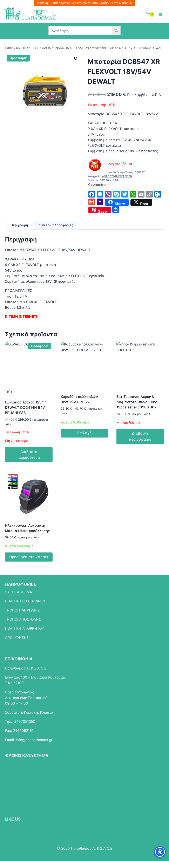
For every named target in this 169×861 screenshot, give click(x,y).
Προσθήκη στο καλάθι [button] (28, 557)
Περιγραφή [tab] (19, 225)
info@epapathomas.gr (34, 740)
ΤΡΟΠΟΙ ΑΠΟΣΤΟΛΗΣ (23, 619)
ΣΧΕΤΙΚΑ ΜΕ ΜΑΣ (19, 592)
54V (108, 180)
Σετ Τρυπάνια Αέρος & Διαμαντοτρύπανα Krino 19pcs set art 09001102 (136, 402)
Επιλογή (84, 433)
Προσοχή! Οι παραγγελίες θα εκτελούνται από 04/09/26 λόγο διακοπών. (84, 3)
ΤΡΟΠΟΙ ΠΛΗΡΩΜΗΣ (22, 610)
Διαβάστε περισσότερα (29, 454)
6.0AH (116, 180)
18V (102, 180)
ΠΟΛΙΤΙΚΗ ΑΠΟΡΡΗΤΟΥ (24, 628)
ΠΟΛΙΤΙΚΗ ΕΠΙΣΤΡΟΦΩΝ (25, 601)
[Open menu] (160, 14)
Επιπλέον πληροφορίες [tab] (54, 225)
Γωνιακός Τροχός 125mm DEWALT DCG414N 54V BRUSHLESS (26, 407)
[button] (76, 58)
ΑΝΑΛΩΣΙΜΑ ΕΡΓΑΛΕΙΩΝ (117, 176)
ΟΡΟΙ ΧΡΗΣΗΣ (17, 638)
